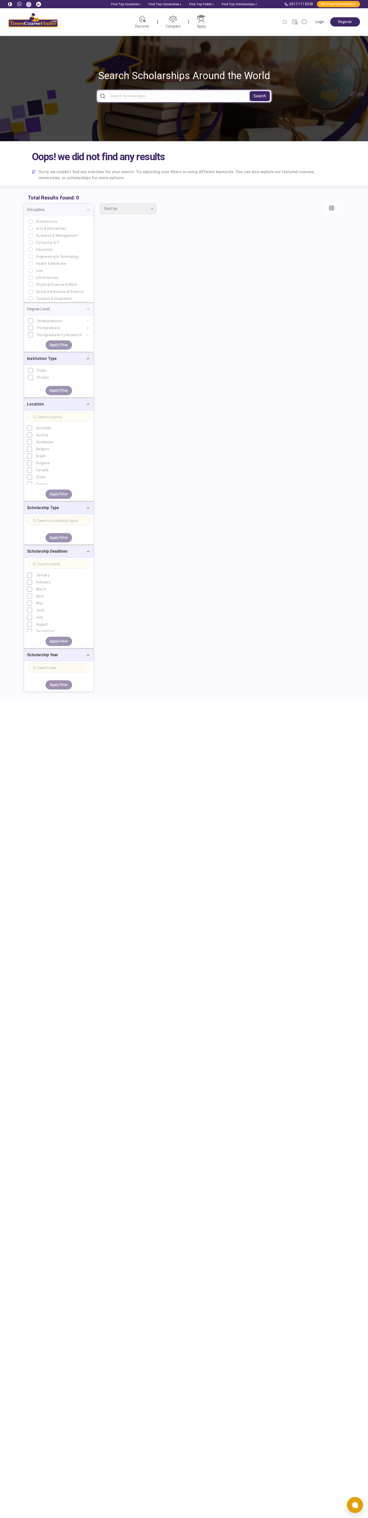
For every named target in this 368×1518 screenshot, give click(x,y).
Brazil (41, 456)
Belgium (43, 449)
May (39, 603)
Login (320, 22)
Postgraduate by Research (59, 335)
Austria (42, 435)
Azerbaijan (45, 442)
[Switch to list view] (331, 207)
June (40, 610)
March (41, 589)
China (40, 477)
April (39, 596)
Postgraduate (48, 328)
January (43, 575)
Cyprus (42, 484)
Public (42, 370)
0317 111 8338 (301, 4)
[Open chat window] (355, 1505)
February (43, 582)
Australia (43, 428)
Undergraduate (49, 321)
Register (345, 22)
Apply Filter (59, 345)
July (39, 617)
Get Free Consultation (338, 4)
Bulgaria (43, 463)
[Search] (285, 22)
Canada (42, 470)
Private (43, 377)
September (45, 631)
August (42, 624)
